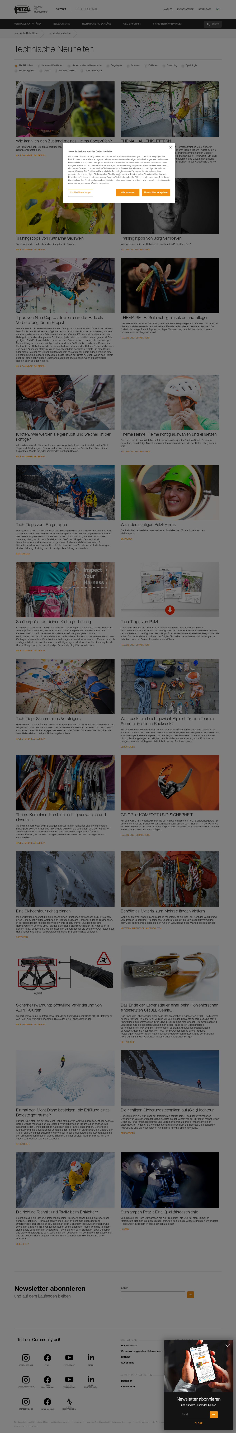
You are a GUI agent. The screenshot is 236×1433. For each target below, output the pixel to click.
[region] (119, 173)
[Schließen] (170, 147)
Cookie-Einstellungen (80, 193)
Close (199, 1423)
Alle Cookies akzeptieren (156, 193)
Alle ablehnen (127, 193)
